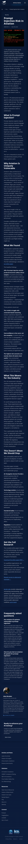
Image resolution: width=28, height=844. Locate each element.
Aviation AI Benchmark (7, 792)
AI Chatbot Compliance (7, 771)
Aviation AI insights (6, 758)
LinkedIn (4, 817)
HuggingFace (5, 815)
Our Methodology (6, 781)
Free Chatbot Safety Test (8, 779)
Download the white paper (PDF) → (14, 560)
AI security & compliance (8, 761)
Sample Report (5, 797)
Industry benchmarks (7, 763)
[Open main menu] (25, 2)
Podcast (4, 813)
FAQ (3, 799)
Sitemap (4, 804)
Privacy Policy (9, 839)
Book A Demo (8, 737)
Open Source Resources (8, 790)
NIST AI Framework (6, 776)
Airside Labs (7, 589)
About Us (4, 802)
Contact (20, 839)
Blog (6, 9)
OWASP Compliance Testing (9, 774)
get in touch (13, 602)
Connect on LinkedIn (9, 715)
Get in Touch (5, 820)
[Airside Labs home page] (4, 3)
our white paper (8, 264)
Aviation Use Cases (6, 794)
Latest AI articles (6, 756)
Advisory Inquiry (17, 2)
